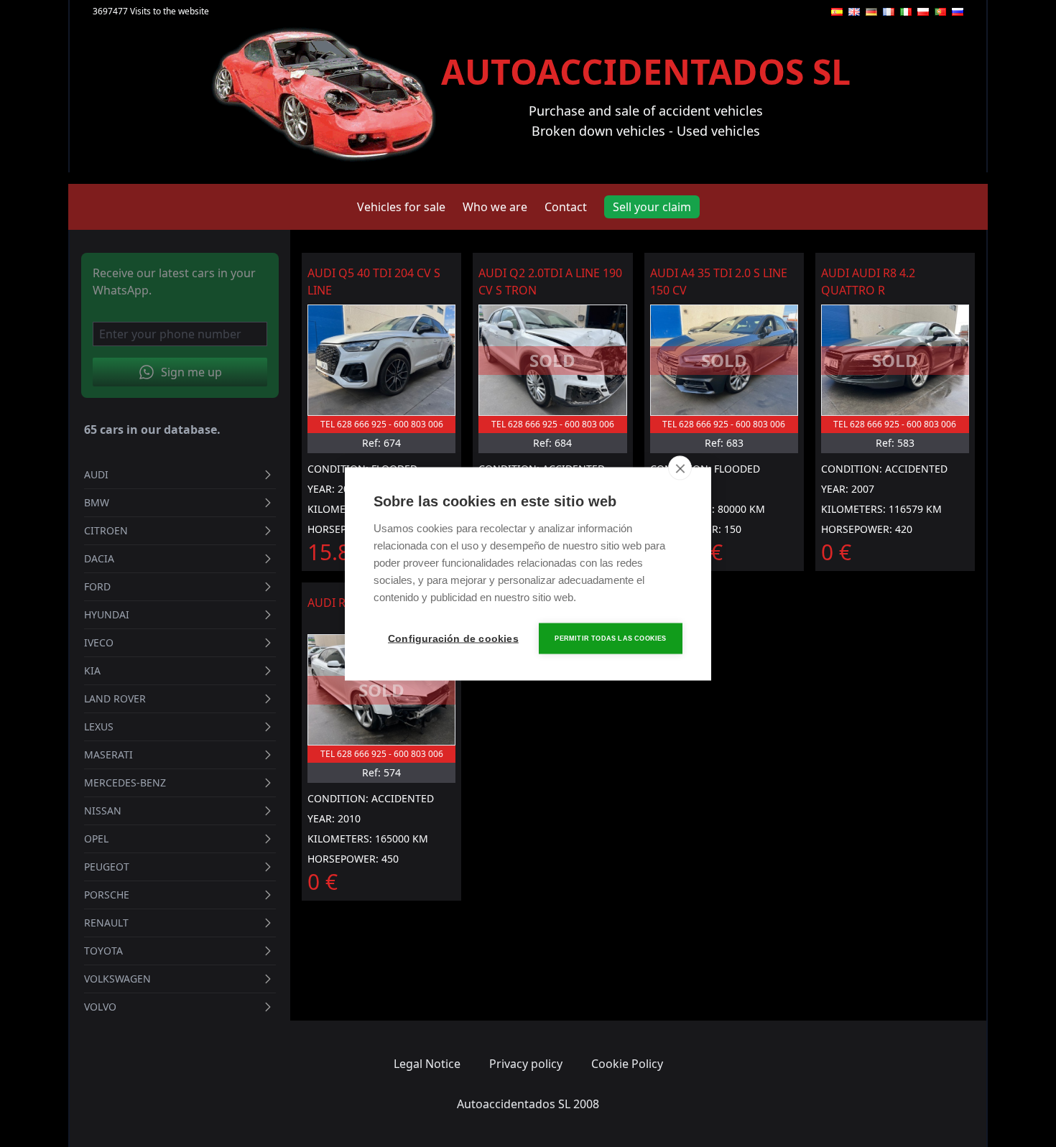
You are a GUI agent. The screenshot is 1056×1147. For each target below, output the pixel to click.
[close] (680, 467)
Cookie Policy (627, 1064)
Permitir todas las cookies (610, 637)
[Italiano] (906, 12)
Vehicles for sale (401, 207)
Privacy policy (525, 1064)
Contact (566, 207)
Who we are (495, 207)
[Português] (940, 12)
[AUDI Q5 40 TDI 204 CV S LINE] (381, 360)
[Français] (888, 12)
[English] (854, 12)
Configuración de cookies (452, 638)
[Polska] (923, 12)
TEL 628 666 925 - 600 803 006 (381, 424)
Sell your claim (652, 207)
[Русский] (957, 12)
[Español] (837, 12)
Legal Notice (427, 1064)
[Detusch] (871, 12)
